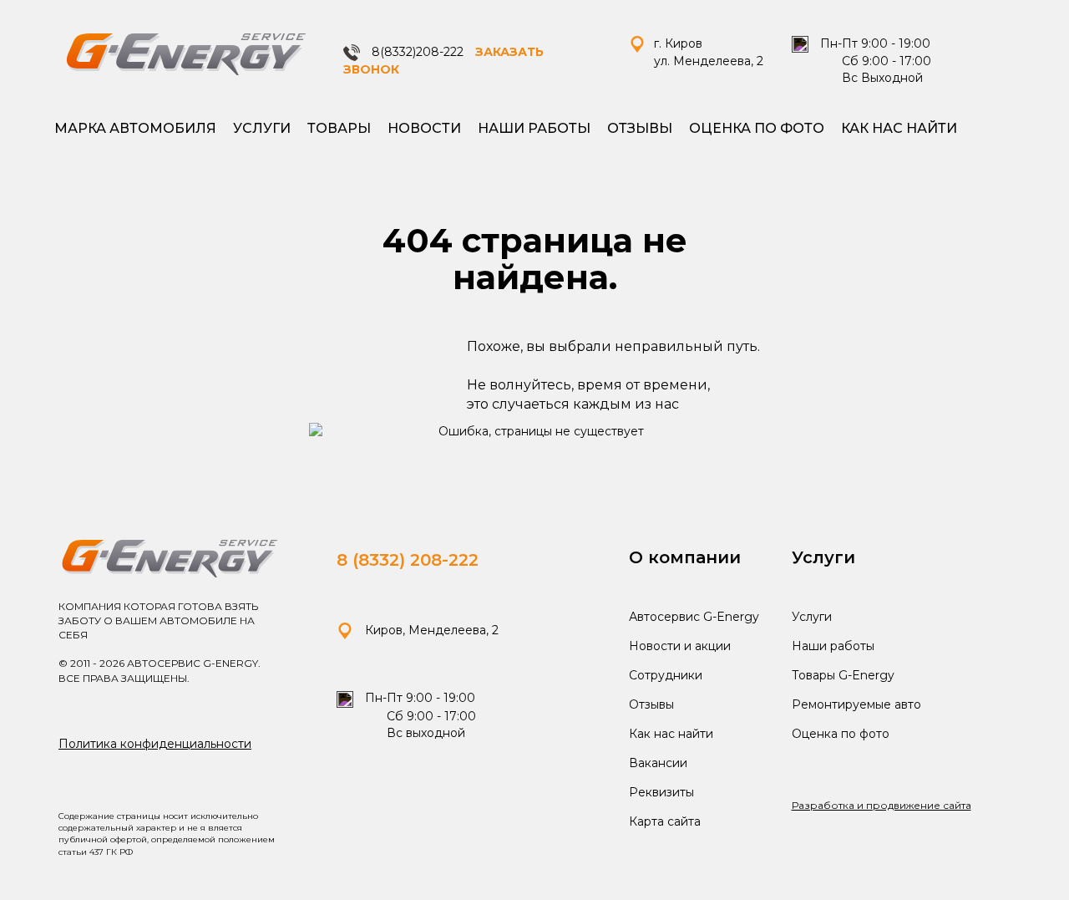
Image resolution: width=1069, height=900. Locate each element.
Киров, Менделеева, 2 (430, 630)
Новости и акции (680, 645)
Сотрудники (665, 675)
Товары (339, 128)
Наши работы (534, 128)
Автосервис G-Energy (694, 616)
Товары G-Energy (843, 675)
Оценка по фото (756, 128)
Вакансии (658, 762)
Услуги (262, 128)
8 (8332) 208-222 (408, 560)
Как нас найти (899, 128)
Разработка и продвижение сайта (881, 805)
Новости (424, 128)
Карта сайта (665, 821)
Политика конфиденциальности (154, 743)
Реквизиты (661, 792)
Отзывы (639, 128)
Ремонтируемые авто (856, 704)
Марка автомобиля (135, 128)
